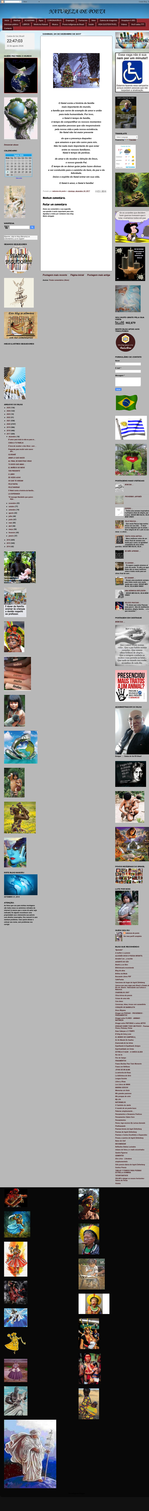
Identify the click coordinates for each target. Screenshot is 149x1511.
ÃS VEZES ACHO (14, 478)
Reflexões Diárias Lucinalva (125, 1147)
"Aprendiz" (119, 950)
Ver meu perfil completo (133, 936)
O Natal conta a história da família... (21, 491)
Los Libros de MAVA (122, 1085)
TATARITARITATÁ (121, 1176)
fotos (94, 20)
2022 (9, 417)
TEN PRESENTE (14, 471)
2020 (9, 424)
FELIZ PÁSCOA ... (131, 521)
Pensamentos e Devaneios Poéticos (128, 1114)
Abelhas (16, 20)
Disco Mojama (120, 1010)
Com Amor (119, 1001)
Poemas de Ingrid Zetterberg (126, 1132)
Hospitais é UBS (128, 20)
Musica (55, 24)
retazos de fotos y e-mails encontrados (129, 1150)
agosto (11, 513)
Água (41, 20)
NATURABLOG (120, 1102)
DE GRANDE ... (130, 578)
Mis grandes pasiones (123, 1094)
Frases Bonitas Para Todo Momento (128, 1064)
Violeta (117, 1184)
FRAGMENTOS (120, 1061)
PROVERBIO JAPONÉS (133, 497)
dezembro (13, 437)
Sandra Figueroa (121, 1153)
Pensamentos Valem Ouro (125, 1117)
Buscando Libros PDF (123, 977)
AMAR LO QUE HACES (16, 458)
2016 (9, 540)
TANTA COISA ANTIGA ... (134, 536)
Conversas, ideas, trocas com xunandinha (130, 1004)
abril (10, 526)
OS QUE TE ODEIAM (15, 481)
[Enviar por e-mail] (96, 191)
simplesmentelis (121, 1162)
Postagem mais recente (55, 275)
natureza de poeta (132, 933)
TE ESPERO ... (130, 563)
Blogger (82, 1493)
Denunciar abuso (11, 145)
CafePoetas (119, 980)
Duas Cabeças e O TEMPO (125, 1031)
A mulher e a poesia (122, 953)
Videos (124, 24)
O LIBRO (11, 474)
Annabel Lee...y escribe (124, 959)
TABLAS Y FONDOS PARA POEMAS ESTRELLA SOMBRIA (128, 1172)
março (11, 529)
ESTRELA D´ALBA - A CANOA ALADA (129, 1052)
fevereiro (12, 533)
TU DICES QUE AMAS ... (17, 464)
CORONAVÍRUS (54, 20)
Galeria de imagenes (108, 20)
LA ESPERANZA (14, 494)
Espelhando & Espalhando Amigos (127, 1046)
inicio (7, 20)
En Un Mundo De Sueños (124, 1040)
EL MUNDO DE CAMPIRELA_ (125, 1037)
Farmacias (83, 20)
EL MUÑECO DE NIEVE (16, 468)
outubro (12, 507)
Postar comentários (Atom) (59, 280)
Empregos (70, 20)
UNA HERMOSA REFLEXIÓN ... (136, 591)
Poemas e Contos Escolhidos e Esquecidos (131, 1135)
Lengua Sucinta (121, 1079)
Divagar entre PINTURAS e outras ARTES (130, 1023)
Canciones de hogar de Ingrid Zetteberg (130, 983)
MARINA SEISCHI (121, 1088)
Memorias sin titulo (122, 1090)
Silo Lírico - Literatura (123, 1159)
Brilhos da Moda (121, 974)
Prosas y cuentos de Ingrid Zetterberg (129, 1138)
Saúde (91, 24)
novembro (13, 503)
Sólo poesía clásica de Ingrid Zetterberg (130, 1165)
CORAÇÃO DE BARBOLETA (125, 1007)
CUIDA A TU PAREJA (15, 443)
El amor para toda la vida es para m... (22, 440)
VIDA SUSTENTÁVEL (107, 24)
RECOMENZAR (120, 1144)
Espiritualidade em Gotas (124, 1049)
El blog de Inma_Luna (123, 1034)
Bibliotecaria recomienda (124, 968)
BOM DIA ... (129, 485)
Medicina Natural (41, 24)
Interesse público (11, 24)
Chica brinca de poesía (123, 995)
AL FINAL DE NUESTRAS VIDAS (20, 461)
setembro (12, 510)
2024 (9, 411)
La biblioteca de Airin (123, 1076)
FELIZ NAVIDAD (14, 487)
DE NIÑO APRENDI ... (132, 551)
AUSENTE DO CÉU (122, 962)
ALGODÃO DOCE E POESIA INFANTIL (129, 956)
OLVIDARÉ (12, 455)
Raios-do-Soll (120, 1141)
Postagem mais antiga (98, 275)
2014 (9, 547)
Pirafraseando (120, 1126)
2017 (9, 434)
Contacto (8, 28)
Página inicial (77, 275)
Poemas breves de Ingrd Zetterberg (128, 1129)
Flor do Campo (120, 1058)
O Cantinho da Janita (123, 1105)
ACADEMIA (29, 20)
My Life (118, 1099)
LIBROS (26, 24)
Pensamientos (120, 1120)
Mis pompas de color (123, 1096)
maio (11, 523)
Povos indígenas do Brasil (73, 24)
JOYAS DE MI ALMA (122, 1070)
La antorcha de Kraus (123, 1073)
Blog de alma (120, 971)
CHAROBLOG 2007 (122, 993)
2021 (9, 421)
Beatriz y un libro (121, 965)
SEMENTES (119, 1156)
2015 (9, 543)
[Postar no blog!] (98, 191)
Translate (132, 140)
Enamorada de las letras (124, 1043)
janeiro (11, 536)
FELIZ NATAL (13, 484)
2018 (9, 431)
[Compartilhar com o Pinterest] (105, 191)
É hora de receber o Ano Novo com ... (22, 446)
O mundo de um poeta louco (125, 1108)
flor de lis (118, 1055)
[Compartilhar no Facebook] (103, 191)
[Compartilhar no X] (101, 191)
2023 (9, 414)
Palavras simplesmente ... (124, 1111)
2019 (9, 427)
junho (11, 520)
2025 (9, 408)
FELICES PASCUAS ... (133, 603)
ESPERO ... (129, 509)
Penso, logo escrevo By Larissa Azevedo (130, 1123)
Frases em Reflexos (122, 1067)
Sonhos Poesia (120, 1168)
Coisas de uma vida (122, 998)
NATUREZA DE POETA (77, 11)
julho (11, 516)
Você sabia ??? (137, 24)
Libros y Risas (120, 1082)
